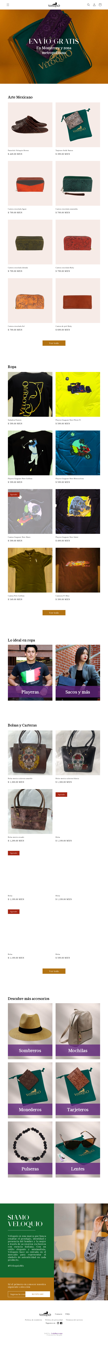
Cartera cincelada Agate (17, 209)
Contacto (58, 1314)
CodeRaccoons (56, 1333)
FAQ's (67, 1314)
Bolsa (58, 837)
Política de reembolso (33, 1320)
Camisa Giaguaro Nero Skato (19, 537)
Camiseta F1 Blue (63, 596)
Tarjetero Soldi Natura (64, 150)
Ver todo (54, 343)
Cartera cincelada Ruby (65, 268)
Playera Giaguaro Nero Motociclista (70, 479)
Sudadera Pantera (14, 420)
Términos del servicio (74, 1320)
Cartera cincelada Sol (16, 326)
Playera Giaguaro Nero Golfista (20, 479)
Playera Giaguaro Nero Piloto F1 (68, 420)
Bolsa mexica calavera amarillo (20, 778)
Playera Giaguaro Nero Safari (67, 537)
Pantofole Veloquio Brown (18, 150)
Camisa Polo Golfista (16, 596)
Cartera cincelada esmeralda (67, 209)
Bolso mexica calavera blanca (67, 778)
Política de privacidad (54, 1320)
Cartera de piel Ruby (64, 326)
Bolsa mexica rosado (16, 837)
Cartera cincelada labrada (18, 268)
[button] (8, 5)
